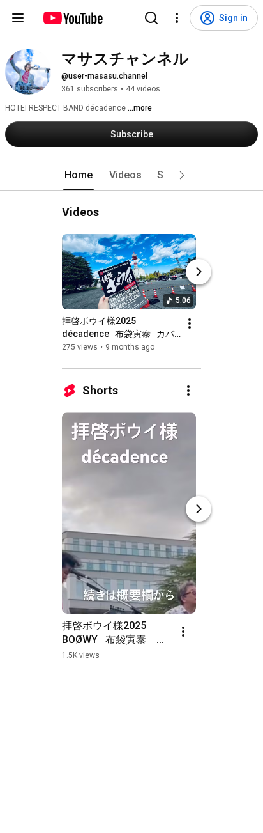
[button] (182, 175)
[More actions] (189, 323)
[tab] (78, 175)
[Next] (198, 271)
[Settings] (176, 18)
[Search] (151, 18)
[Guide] (18, 18)
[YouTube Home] (72, 18)
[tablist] (131, 175)
